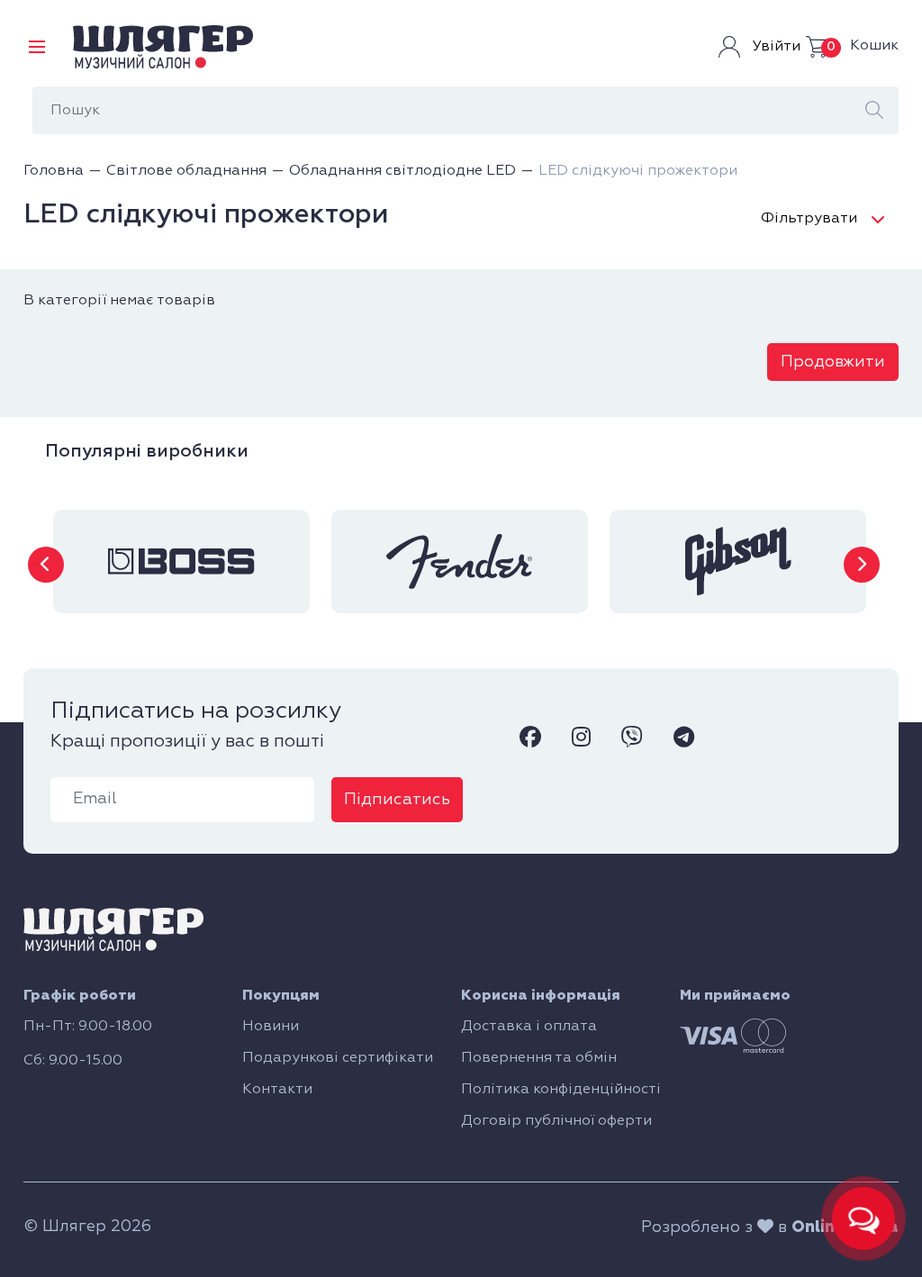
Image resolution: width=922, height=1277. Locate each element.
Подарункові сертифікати (337, 1058)
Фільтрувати (809, 219)
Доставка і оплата (529, 1026)
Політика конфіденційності (561, 1089)
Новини (270, 1026)
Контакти (277, 1089)
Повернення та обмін (539, 1058)
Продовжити (833, 362)
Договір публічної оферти (556, 1121)
